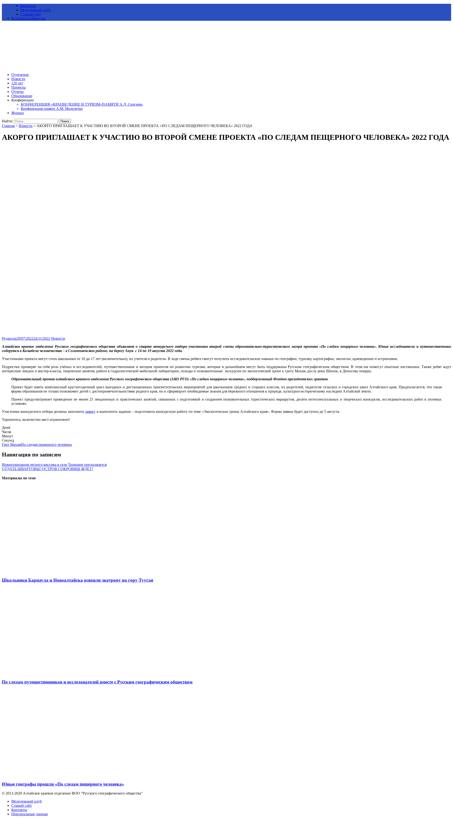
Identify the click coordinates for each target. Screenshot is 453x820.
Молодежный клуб (35, 10)
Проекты (18, 87)
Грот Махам (11, 445)
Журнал (17, 113)
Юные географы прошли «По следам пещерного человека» (63, 784)
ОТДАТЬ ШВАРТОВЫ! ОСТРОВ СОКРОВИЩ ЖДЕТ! (47, 469)
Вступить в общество (28, 19)
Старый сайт (30, 14)
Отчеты (17, 92)
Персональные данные (29, 814)
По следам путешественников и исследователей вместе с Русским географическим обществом (97, 681)
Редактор (9, 338)
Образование (21, 96)
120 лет (17, 83)
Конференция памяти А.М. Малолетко (52, 109)
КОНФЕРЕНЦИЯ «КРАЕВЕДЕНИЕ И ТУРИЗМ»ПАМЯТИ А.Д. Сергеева (82, 104)
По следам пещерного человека (46, 445)
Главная (8, 126)
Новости (18, 79)
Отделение (20, 75)
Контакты (28, 6)
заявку (90, 412)
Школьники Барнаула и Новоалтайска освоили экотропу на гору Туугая (77, 580)
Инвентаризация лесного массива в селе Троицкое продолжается (54, 465)
